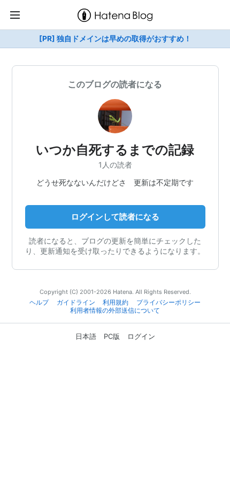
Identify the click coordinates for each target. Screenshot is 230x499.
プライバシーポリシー (168, 302)
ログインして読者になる (115, 216)
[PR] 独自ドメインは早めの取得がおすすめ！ (115, 38)
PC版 (112, 336)
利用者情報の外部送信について (115, 310)
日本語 (85, 336)
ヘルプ (39, 302)
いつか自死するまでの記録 (115, 149)
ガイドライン (76, 302)
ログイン (141, 336)
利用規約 (115, 302)
